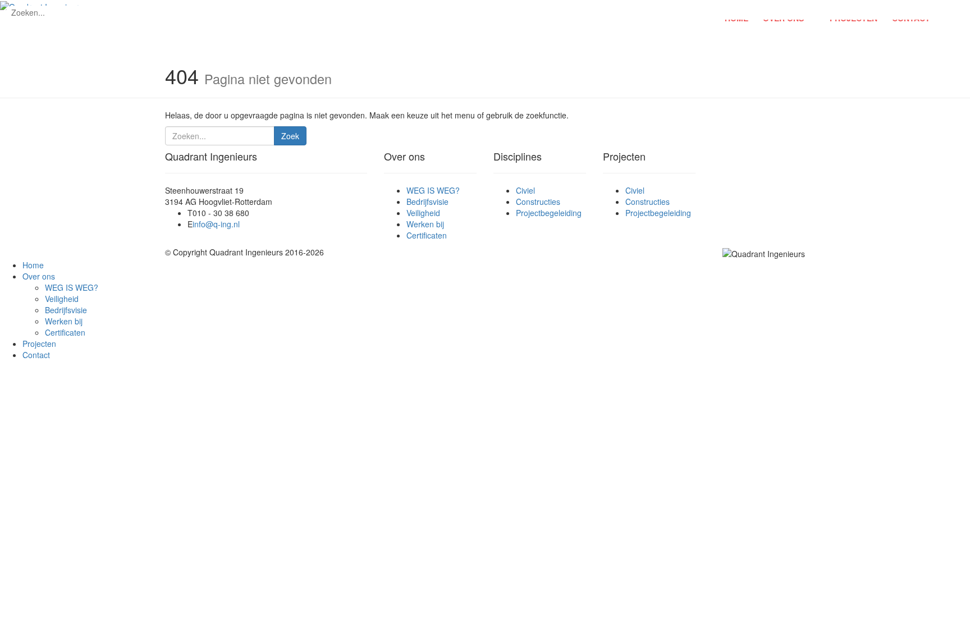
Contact (36, 354)
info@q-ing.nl (216, 224)
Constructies (538, 201)
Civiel (525, 190)
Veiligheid (423, 212)
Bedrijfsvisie (427, 201)
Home (33, 265)
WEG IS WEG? (433, 190)
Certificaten (426, 235)
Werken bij (425, 224)
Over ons (38, 276)
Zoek (290, 135)
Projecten (39, 343)
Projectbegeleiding (549, 212)
